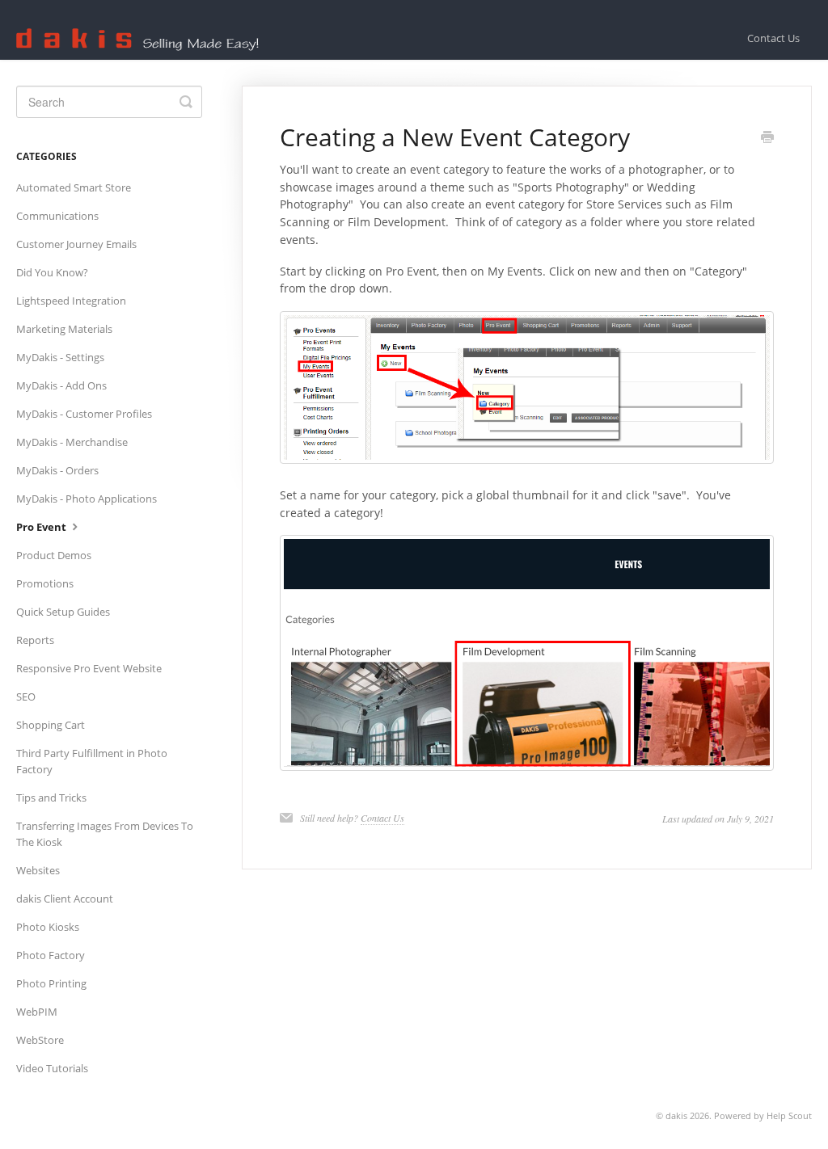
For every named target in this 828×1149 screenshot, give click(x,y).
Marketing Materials (64, 329)
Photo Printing (51, 983)
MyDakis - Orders (57, 470)
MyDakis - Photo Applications (86, 498)
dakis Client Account (64, 898)
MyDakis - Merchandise (72, 442)
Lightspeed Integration (71, 300)
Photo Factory (50, 955)
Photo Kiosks (47, 927)
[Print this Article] (767, 138)
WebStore (40, 1040)
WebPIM (36, 1011)
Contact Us (773, 38)
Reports (35, 640)
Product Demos (53, 555)
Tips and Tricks (51, 797)
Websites (38, 870)
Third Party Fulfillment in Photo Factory (91, 761)
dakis (676, 1115)
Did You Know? (52, 272)
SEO (26, 696)
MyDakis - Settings (60, 357)
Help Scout (789, 1115)
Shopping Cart (50, 725)
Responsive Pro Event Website (89, 668)
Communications (57, 215)
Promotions (45, 583)
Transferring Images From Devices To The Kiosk (104, 834)
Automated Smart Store (73, 187)
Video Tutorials (52, 1068)
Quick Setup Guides (63, 611)
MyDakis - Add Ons (61, 385)
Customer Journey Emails (76, 244)
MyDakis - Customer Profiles (84, 413)
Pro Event (42, 527)
